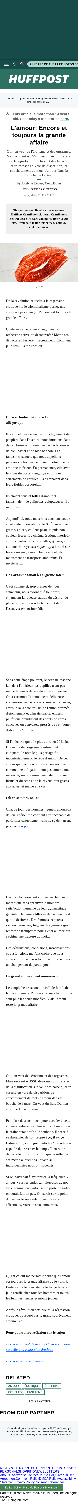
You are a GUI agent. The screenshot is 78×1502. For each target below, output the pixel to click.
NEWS (5, 1468)
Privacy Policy (24, 1482)
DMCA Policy (48, 1478)
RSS (45, 1475)
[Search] (22, 64)
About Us (6, 1475)
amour (13, 1386)
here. (64, 119)
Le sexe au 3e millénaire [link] (26, 1361)
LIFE (55, 1468)
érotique (31, 1386)
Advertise (20, 1475)
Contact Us (34, 1475)
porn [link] (27, 826)
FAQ (32, 1434)
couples (15, 1392)
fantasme (34, 1392)
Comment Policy (27, 1478)
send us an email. (39, 227)
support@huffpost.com (59, 1434)
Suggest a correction (39, 1400)
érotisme (52, 1386)
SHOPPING (26, 1471)
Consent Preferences (50, 1482)
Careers (61, 1475)
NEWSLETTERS (47, 1471)
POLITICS (17, 1468)
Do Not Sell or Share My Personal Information (31, 1487)
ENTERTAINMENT (38, 1468)
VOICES (65, 1468)
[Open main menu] (6, 64)
